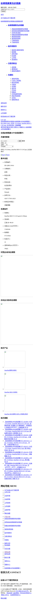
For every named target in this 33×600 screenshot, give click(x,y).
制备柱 (14, 92)
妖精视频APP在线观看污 (22, 121)
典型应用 (4, 127)
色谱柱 (10, 75)
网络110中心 (5, 595)
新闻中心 (4, 110)
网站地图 (7, 513)
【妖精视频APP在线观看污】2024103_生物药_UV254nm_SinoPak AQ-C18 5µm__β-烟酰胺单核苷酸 (18, 437)
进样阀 (14, 67)
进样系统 (15, 54)
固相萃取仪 (15, 99)
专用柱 (14, 86)
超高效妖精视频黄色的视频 (20, 31)
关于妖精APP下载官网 (8, 18)
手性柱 (14, 90)
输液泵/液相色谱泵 (18, 50)
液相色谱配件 (16, 71)
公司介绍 (7, 492)
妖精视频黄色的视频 (11, 3)
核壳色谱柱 (15, 82)
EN (5, 119)
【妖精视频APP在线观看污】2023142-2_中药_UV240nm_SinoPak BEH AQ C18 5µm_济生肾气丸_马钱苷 (18, 471)
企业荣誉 (7, 499)
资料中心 (7, 561)
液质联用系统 (16, 36)
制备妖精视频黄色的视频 (20, 34)
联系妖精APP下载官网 (8, 116)
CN (2, 119)
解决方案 (10, 127)
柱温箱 (14, 55)
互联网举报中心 (15, 595)
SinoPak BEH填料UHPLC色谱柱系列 (16, 414)
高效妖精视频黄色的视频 (20, 29)
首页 (2, 14)
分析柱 (14, 84)
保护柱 (14, 88)
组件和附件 (12, 46)
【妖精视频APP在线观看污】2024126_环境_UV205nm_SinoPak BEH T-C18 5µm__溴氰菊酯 (18, 454)
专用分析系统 (16, 33)
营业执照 (9, 593)
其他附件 (15, 59)
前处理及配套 (16, 96)
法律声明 (7, 510)
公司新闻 (7, 502)
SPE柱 (14, 98)
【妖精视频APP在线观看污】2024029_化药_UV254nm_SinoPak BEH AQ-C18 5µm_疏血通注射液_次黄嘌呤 (18, 431)
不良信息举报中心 (26, 593)
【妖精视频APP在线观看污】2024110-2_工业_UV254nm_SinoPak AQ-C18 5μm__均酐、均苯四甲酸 (18, 442)
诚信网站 (16, 593)
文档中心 (16, 127)
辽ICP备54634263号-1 (22, 591)
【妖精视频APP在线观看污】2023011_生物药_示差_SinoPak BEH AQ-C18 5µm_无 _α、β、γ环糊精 (18, 465)
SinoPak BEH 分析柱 (10, 392)
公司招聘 (4, 113)
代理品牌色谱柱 (17, 94)
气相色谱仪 (15, 40)
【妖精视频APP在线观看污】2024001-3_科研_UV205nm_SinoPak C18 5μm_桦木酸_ (18, 459)
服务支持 (4, 106)
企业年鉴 (7, 495)
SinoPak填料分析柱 (10, 370)
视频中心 (22, 127)
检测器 (14, 52)
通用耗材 (15, 69)
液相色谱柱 (15, 78)
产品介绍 (7, 516)
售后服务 (7, 545)
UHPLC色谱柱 (16, 80)
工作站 (14, 57)
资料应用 (4, 103)
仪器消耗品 (12, 63)
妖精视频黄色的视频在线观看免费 (12, 21)
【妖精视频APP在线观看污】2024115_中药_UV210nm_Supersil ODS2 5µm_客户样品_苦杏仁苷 (18, 448)
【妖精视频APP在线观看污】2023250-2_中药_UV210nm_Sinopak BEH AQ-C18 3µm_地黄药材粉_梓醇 (18, 476)
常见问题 (7, 548)
